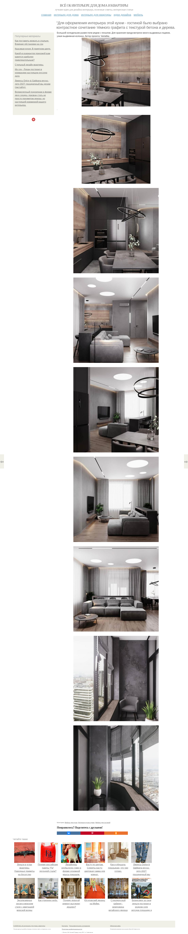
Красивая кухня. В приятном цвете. (33, 49)
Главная (46, 15)
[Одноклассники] (116, 833)
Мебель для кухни (71, 822)
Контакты (65, 926)
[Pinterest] (92, 833)
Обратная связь (115, 926)
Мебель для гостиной (102, 822)
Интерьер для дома (66, 15)
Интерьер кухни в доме (86, 822)
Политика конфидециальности (72, 929)
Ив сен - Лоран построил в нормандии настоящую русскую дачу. (31, 72)
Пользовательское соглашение (79, 926)
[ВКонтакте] (69, 833)
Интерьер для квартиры (96, 15)
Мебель (138, 15)
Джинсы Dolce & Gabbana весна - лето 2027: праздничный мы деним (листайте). (32, 84)
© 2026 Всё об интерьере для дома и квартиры (29, 926)
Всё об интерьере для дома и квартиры (94, 5)
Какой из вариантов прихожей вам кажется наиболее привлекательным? (32, 56)
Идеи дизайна (122, 15)
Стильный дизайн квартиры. (29, 65)
